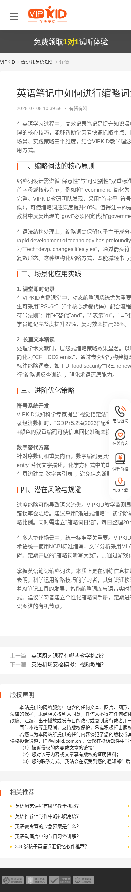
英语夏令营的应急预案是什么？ (48, 826)
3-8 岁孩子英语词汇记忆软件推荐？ (52, 846)
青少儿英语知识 (37, 62)
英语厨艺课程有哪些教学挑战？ (68, 656)
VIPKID (7, 62)
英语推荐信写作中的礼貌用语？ (48, 816)
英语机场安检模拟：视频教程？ (68, 664)
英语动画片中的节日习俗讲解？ (48, 836)
